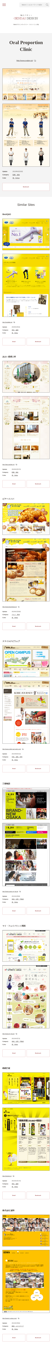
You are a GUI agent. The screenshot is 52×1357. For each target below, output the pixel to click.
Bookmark (26, 186)
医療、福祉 (16, 175)
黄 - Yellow (16, 178)
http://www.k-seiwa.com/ (9, 1318)
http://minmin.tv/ (7, 1176)
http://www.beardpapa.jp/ (9, 607)
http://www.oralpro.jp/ (24, 61)
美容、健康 (15, 330)
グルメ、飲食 (16, 614)
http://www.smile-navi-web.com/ (11, 749)
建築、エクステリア (18, 1326)
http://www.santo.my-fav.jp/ (10, 891)
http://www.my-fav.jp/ (8, 1034)
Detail (14, 341)
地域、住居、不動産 (18, 899)
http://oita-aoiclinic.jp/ (8, 464)
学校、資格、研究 (17, 757)
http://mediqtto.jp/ (7, 322)
